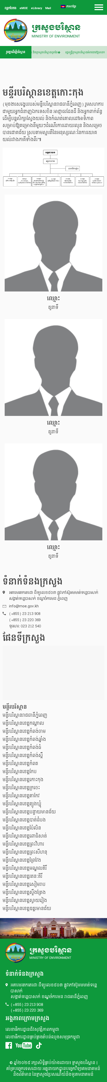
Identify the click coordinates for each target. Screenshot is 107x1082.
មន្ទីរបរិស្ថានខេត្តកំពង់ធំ (22, 747)
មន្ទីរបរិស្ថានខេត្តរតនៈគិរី (22, 876)
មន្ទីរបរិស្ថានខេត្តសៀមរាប (24, 884)
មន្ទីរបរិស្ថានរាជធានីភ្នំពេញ (25, 715)
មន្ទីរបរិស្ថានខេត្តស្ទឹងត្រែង (24, 892)
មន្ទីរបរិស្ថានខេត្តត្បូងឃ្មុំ (22, 804)
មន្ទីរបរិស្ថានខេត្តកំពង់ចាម (24, 731)
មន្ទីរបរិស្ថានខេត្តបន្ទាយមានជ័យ (29, 812)
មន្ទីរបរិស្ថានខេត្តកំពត (20, 763)
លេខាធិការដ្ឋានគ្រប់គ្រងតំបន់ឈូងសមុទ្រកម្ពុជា (42, 1037)
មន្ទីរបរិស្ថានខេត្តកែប (20, 771)
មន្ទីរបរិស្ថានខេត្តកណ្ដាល (23, 723)
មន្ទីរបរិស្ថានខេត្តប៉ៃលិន (22, 828)
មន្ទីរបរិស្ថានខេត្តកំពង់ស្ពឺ (23, 755)
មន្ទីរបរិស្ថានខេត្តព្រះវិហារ (23, 844)
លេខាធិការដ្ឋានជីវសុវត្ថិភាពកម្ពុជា (32, 1029)
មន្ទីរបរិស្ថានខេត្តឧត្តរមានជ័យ (27, 908)
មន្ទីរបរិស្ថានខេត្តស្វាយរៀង (25, 900)
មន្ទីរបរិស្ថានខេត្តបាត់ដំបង (24, 820)
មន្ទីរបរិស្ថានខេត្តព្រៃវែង (22, 860)
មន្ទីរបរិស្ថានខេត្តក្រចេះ (21, 788)
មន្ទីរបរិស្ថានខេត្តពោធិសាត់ (25, 836)
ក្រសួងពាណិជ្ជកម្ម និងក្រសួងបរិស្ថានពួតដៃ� (38, 52)
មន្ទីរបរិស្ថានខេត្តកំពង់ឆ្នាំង (24, 739)
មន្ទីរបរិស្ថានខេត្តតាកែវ (21, 796)
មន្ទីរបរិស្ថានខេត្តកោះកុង (23, 780)
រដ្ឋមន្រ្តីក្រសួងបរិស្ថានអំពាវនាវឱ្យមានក (86, 52)
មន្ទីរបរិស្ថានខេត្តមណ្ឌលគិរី (25, 868)
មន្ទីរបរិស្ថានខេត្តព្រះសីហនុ (25, 852)
